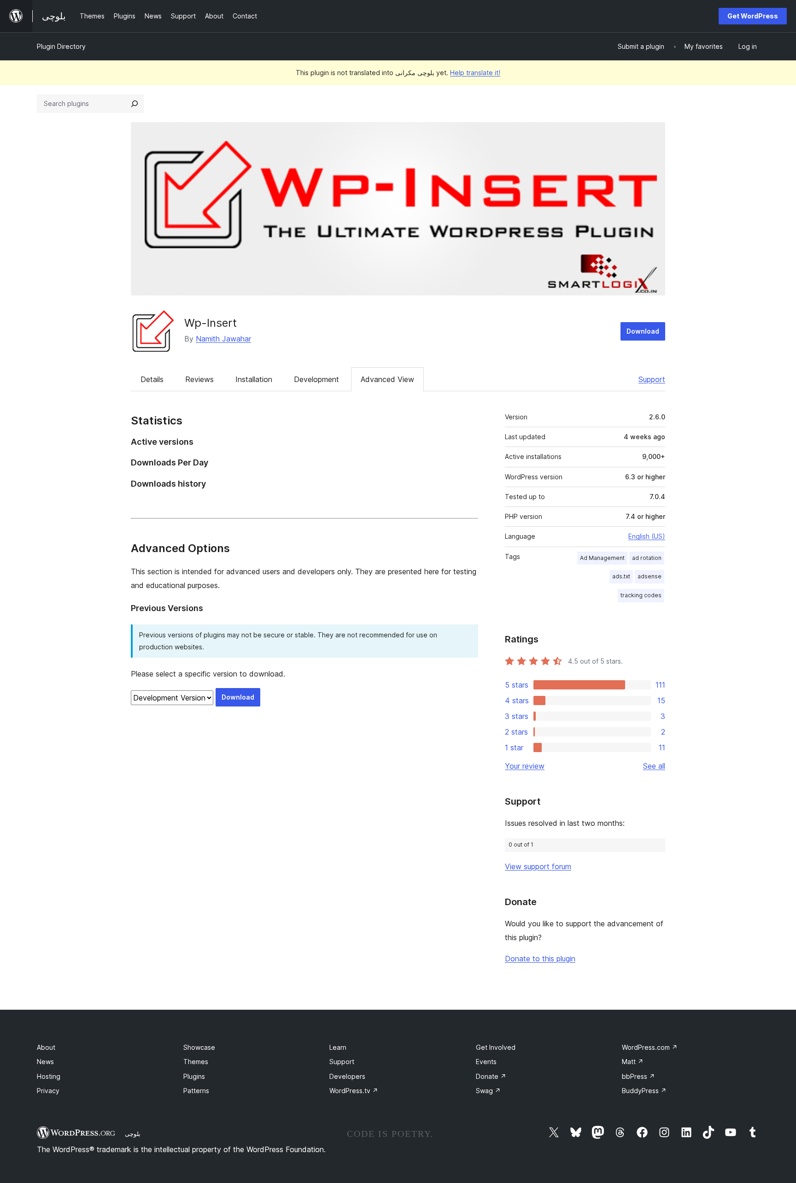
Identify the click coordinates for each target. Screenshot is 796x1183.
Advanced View (387, 379)
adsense (649, 576)
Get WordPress (752, 16)
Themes (195, 1061)
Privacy (48, 1091)
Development (316, 379)
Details (152, 379)
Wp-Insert (210, 323)
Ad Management (602, 557)
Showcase (199, 1047)
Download (642, 331)
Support (651, 379)
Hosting (48, 1076)
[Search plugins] (134, 103)
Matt (633, 1061)
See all (654, 766)
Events (486, 1061)
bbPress (638, 1076)
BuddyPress (644, 1091)
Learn (337, 1047)
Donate (491, 1076)
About (46, 1047)
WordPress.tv (353, 1091)
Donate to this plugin (540, 958)
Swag (488, 1091)
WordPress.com (650, 1047)
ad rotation (646, 557)
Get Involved (495, 1047)
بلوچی (132, 1133)
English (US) (646, 536)
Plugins (194, 1076)
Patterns (196, 1091)
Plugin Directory (61, 46)
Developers (347, 1076)
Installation (253, 379)
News (45, 1061)
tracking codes (640, 595)
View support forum (538, 866)
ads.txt (621, 576)
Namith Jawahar (223, 338)
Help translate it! (475, 73)
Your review (524, 766)
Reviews (199, 379)
